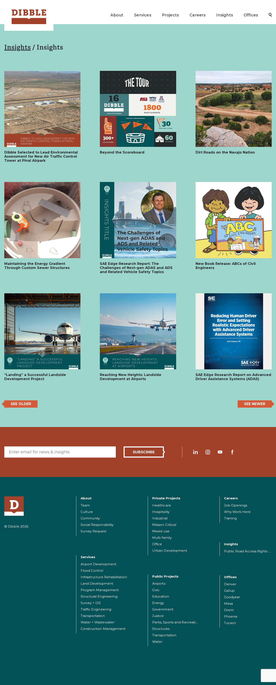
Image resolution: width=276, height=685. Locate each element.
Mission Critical (164, 525)
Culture (87, 512)
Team (85, 505)
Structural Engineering (99, 596)
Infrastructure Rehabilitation (104, 577)
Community (90, 518)
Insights (224, 15)
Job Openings (235, 505)
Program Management (100, 590)
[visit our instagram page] (207, 452)
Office (157, 544)
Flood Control (92, 571)
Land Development (97, 583)
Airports (158, 583)
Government (162, 609)
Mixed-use (160, 531)
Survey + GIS (91, 603)
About (116, 15)
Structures (160, 629)
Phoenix (231, 616)
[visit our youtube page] (220, 452)
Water (157, 642)
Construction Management (103, 629)
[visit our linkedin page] (195, 452)
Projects (170, 15)
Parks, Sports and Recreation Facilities (183, 622)
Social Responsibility (97, 525)
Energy (158, 603)
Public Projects (165, 576)
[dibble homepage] (14, 506)
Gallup (229, 591)
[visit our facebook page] (232, 452)
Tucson (230, 623)
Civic (156, 590)
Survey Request (94, 531)
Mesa (228, 603)
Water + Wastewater (97, 622)
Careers (197, 15)
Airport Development (99, 564)
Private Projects (166, 498)
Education (160, 596)
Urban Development (169, 550)
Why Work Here (237, 512)
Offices (251, 15)
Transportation (93, 616)
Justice (158, 616)
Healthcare (161, 505)
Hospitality (160, 512)
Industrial (160, 518)
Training (230, 518)
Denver (230, 584)
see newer (254, 404)
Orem (229, 610)
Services (142, 15)
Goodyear (232, 597)
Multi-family (162, 538)
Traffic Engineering (96, 609)
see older (21, 404)
